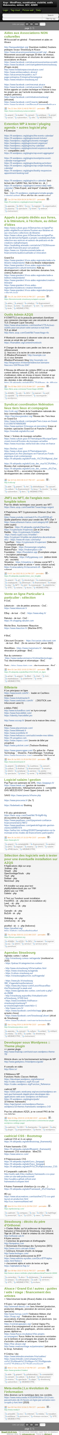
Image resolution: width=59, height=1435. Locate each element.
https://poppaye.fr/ (45, 783)
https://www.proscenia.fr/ (16, 800)
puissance (24, 1416)
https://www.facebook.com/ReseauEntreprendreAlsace (30, 104)
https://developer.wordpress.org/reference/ (24, 1079)
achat (10, 676)
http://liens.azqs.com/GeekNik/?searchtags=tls (26, 332)
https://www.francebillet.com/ (18, 713)
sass (38, 1215)
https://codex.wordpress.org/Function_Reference (27, 1084)
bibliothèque (38, 486)
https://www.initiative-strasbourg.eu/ (21, 79)
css (33, 1213)
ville (33, 117)
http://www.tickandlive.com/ (17, 710)
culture (11, 489)
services (45, 1280)
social (10, 117)
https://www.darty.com (21, 665)
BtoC (29, 676)
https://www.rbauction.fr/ (15, 628)
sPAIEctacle (13, 849)
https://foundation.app (27, 552)
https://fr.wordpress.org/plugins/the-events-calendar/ (28, 135)
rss (9, 944)
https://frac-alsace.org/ (15, 1344)
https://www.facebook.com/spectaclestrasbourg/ (28, 1020)
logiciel (37, 206)
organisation (50, 206)
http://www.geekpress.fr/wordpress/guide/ (23, 1061)
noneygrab (36, 585)
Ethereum (26, 582)
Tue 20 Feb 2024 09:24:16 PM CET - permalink (26, 199)
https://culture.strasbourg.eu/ (19, 973)
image (53, 582)
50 (31, 24)
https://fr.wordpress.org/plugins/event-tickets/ (25, 138)
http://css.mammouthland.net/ (18, 1201)
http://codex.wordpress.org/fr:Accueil (21, 1081)
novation (52, 1414)
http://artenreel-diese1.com (17, 1306)
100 (36, 24)
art (19, 580)
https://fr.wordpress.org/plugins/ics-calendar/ (25, 180)
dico (23, 1277)
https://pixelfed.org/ (13, 928)
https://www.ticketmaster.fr (17, 698)
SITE (10, 587)
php (54, 1127)
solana (19, 587)
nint (25, 585)
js (21, 1215)
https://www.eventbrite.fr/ (16, 733)
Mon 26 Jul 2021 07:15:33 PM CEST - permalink (27, 838)
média (10, 1034)
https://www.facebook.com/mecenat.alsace (24, 84)
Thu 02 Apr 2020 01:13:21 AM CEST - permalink (27, 935)
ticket (34, 208)
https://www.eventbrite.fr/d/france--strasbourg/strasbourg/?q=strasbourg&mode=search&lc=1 (21, 1003)
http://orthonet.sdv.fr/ (14, 1236)
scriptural (21, 771)
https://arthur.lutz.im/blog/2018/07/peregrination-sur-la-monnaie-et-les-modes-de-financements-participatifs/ (29, 831)
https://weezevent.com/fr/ (16, 693)
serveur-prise (41, 944)
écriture (36, 1282)
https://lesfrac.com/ (13, 448)
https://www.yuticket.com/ (16, 745)
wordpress (12, 398)
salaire (50, 847)
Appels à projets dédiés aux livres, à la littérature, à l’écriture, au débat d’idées (30, 221)
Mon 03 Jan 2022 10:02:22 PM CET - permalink (26, 669)
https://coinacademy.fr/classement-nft (22, 567)
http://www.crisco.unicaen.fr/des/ (19, 1248)
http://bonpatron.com (14, 1243)
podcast (27, 306)
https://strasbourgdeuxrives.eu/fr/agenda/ (25, 975)
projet (53, 115)
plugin (10, 1130)
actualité (11, 1414)
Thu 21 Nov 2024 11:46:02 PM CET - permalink (26, 108)
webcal (44, 208)
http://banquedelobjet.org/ (16, 47)
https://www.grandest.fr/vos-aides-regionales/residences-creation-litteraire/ (23, 286)
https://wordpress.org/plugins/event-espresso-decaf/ (28, 148)
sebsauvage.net (28, 1434)
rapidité (11, 395)
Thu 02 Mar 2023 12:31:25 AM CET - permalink (26, 386)
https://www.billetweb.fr (15, 730)
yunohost (12, 946)
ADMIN (11, 393)
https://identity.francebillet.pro (18, 715)
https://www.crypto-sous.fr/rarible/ (21, 534)
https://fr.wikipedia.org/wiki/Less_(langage (24, 1161)
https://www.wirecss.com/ (16, 1154)
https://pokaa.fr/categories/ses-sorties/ (24, 963)
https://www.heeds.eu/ (14, 785)
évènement (13, 211)
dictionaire (33, 1277)
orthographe (23, 1280)
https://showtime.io (25, 562)
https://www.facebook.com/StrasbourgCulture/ (27, 1015)
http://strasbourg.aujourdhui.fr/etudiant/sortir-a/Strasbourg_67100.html (26, 996)
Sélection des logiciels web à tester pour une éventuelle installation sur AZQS (30, 859)
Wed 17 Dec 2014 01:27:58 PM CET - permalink (27, 1368)
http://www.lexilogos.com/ (16, 1253)
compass (24, 1213)
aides (10, 303)
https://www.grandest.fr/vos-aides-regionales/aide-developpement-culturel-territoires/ (27, 266)
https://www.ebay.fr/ (36, 613)
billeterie (21, 766)
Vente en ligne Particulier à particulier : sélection (24, 595)
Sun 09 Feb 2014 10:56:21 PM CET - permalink (26, 1407)
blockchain (29, 580)
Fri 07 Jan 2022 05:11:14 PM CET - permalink (26, 573)
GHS (10, 847)
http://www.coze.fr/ (14, 1008)
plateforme (50, 585)
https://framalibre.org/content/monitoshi (22, 342)
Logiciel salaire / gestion (22, 779)
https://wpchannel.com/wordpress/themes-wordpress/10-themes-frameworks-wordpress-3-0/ (27, 1105)
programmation (24, 1130)
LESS (28, 1215)
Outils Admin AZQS (18, 314)
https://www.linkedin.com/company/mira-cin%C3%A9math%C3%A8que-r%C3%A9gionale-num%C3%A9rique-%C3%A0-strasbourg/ (27, 1361)
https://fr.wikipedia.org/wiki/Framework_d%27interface (29, 1189)
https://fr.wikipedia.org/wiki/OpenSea (32, 527)
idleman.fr (48, 1434)
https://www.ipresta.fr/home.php (26, 795)
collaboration (32, 1374)
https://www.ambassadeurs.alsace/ (20, 72)
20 (27, 24)
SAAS (10, 771)
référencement (25, 395)
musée (45, 489)
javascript (12, 1215)
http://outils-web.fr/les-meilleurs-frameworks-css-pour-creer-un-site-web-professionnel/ (29, 1175)
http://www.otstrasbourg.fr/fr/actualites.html (26, 968)
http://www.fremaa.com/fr (16, 1314)
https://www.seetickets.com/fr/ (18, 700)
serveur (27, 944)
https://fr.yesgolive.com (15, 738)
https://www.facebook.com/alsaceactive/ (23, 87)
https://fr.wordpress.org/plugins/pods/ (21, 1099)
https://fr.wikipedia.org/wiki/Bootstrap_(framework (27, 1141)
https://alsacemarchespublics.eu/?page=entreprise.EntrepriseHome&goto (22, 75)
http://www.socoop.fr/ (14, 720)
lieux (10, 306)
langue (11, 1280)
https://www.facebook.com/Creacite (21, 102)
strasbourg (40, 1034)
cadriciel (11, 1127)
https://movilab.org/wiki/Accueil (19, 431)
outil (47, 393)
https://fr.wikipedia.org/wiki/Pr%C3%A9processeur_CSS (30, 1166)
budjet (20, 115)
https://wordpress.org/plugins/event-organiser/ (26, 143)
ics (28, 206)
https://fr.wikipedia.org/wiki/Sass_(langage (24, 1164)
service (33, 771)
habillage (52, 1213)
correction (12, 1277)
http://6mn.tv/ (10, 1069)
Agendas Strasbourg (20, 952)
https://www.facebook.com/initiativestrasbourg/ (26, 97)
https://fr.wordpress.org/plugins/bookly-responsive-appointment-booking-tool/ (28, 171)
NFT (17, 585)
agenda (11, 206)
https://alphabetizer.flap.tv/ (17, 1266)
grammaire (47, 1277)
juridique (42, 115)
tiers (24, 491)
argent (10, 115)
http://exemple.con (37, 355)
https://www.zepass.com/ (16, 740)
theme (38, 1130)
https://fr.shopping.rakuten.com (19, 620)
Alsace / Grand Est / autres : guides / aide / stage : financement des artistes (30, 1292)
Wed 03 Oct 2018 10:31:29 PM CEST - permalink (27, 1206)
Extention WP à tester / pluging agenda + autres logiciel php (27, 125)
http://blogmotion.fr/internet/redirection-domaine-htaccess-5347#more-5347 (27, 363)
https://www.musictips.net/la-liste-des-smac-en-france (29, 443)
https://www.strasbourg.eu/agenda (22, 970)
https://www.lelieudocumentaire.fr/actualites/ (25, 1356)
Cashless (34, 766)
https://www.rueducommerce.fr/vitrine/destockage (28, 658)
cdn (20, 393)
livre (18, 306)
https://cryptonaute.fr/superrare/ (31, 542)
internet (30, 1414)
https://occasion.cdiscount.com (41, 640)
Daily (38, 10)
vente (39, 678)
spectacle (23, 208)
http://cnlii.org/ (11, 411)
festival (21, 768)
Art (27, 486)
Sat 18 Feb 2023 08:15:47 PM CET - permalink (26, 480)
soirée (43, 771)
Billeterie (10, 687)
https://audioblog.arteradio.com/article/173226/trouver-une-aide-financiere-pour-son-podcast (29, 246)
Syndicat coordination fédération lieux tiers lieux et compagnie (29, 406)
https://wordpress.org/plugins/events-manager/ (26, 140)
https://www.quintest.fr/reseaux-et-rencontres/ (25, 426)
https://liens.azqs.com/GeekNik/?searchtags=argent (29, 507)
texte (10, 308)
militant (53, 1031)
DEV (21, 206)
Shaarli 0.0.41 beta (9, 1432)
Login (5, 10)
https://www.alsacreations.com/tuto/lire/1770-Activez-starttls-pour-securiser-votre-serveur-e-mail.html (29, 326)
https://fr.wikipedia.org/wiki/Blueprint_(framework (27, 1149)
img (9, 585)
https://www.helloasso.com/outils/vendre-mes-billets (28, 735)
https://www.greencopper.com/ (18, 750)
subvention (22, 117)
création (30, 303)
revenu (47, 768)
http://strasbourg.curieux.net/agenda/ (23, 958)
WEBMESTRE (45, 117)
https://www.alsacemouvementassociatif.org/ (25, 52)
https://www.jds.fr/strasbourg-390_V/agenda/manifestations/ (18, 981)
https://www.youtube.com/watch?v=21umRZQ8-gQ (28, 517)
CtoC (38, 676)
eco (21, 1414)
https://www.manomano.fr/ (29, 648)
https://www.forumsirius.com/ (18, 755)
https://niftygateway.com (31, 557)
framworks (32, 1127)
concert (52, 486)
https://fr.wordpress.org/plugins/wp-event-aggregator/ (29, 153)
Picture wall (27, 10)
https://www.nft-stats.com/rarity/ (25, 539)
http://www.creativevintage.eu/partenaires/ (24, 1346)
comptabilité (23, 844)
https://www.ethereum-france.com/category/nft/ (26, 522)
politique (11, 1416)
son (37, 306)
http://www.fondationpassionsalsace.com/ (24, 69)
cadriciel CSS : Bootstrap (23, 1136)
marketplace (13, 678)
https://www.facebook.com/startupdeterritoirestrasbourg (30, 64)
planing (11, 208)
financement (44, 303)
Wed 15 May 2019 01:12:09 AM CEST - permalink (27, 1118)
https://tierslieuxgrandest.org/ (19, 416)
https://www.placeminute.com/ (18, 728)
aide (9, 486)
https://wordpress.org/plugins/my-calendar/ (24, 145)
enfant (43, 1031)
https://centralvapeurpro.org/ (17, 1324)
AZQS (21, 941)
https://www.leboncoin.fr (15, 608)
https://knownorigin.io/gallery (32, 547)
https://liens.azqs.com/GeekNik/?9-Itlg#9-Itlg (25, 815)
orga (55, 489)
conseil (31, 115)
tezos (29, 587)
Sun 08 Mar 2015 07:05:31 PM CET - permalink (26, 1271)
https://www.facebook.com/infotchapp (23, 1010)
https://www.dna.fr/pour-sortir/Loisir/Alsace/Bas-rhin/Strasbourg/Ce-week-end (27, 986)
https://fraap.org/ (12, 1316)
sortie (28, 1034)
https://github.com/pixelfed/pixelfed (21, 931)
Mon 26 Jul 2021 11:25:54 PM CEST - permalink (27, 759)
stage (33, 1379)
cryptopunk (12, 582)
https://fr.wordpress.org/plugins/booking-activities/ (27, 163)
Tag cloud (15, 10)
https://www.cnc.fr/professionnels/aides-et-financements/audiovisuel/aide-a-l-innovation (25, 251)
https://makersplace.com (30, 549)
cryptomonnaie (45, 580)
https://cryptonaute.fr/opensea (18, 529)
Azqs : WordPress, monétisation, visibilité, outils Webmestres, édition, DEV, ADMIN (28, 3)
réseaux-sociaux (40, 1416)
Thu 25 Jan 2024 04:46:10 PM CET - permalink (26, 297)
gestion (51, 844)
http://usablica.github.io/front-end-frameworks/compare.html (20, 1180)
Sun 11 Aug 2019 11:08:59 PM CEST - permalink (27, 1025)
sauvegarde (41, 395)
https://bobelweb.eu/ (13, 805)
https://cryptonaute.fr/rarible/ (26, 532)
